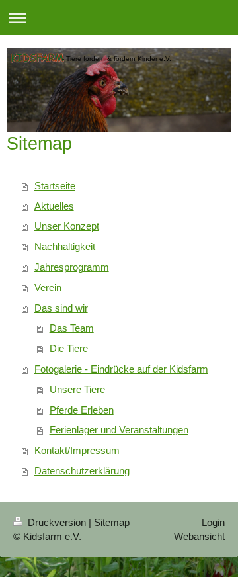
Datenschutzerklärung (82, 470)
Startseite (54, 185)
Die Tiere (69, 348)
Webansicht (199, 536)
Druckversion (57, 522)
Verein (47, 287)
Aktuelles (54, 206)
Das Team (72, 327)
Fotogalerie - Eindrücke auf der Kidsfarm (121, 369)
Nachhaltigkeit (64, 246)
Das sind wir (61, 308)
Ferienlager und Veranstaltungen (119, 429)
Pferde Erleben (82, 410)
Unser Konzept (66, 226)
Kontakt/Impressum (77, 450)
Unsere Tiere (77, 389)
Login (213, 522)
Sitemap (112, 522)
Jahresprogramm (71, 267)
